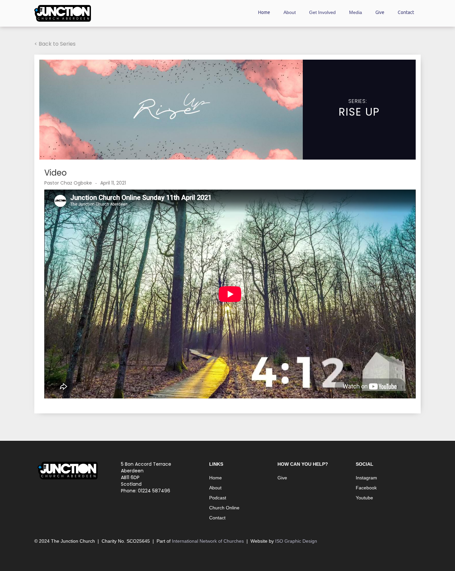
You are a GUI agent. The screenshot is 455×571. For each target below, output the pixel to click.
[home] (62, 13)
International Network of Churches (209, 541)
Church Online (224, 507)
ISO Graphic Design (296, 541)
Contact (406, 12)
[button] (289, 13)
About (215, 487)
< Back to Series (55, 44)
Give (379, 12)
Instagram (366, 477)
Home (264, 12)
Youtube (364, 497)
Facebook (366, 487)
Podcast (217, 497)
